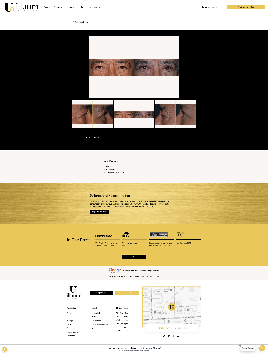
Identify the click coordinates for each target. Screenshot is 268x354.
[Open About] (49, 7)
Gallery (69, 324)
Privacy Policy (97, 313)
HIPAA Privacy (97, 317)
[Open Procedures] (63, 7)
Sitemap (95, 328)
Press (69, 328)
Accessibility (96, 321)
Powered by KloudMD (153, 348)
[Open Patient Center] (99, 7)
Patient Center (72, 332)
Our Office (71, 336)
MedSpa (70, 321)
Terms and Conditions (100, 324)
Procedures (71, 317)
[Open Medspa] (75, 7)
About (69, 313)
